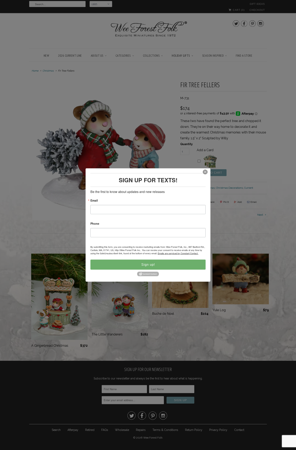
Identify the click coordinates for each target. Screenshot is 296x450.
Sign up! (148, 264)
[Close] (205, 171)
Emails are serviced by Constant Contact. (178, 253)
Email (94, 200)
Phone (94, 223)
